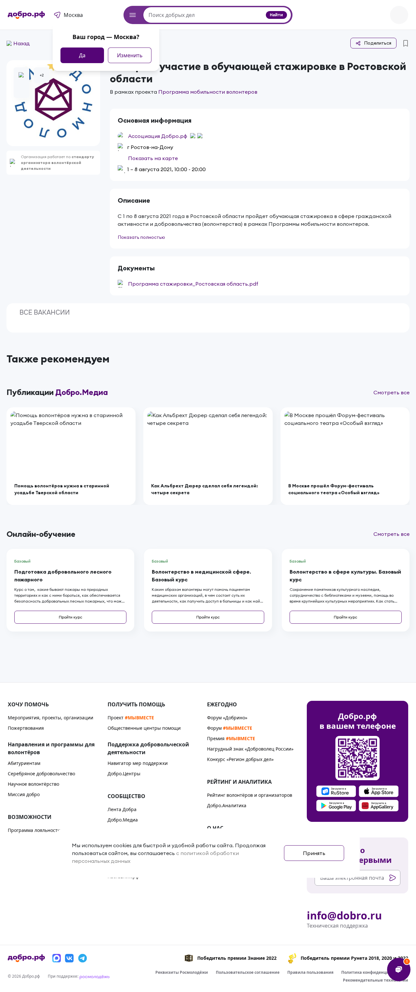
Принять (314, 853)
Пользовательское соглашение (248, 972)
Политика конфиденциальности (374, 972)
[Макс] (56, 958)
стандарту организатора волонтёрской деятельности (57, 162)
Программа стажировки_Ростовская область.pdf (193, 283)
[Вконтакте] (69, 958)
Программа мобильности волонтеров (207, 91)
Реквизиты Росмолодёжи (181, 972)
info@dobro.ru (344, 915)
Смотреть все (391, 392)
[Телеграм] (82, 958)
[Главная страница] (26, 15)
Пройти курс (70, 617)
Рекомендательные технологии (375, 980)
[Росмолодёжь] (94, 976)
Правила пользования (310, 972)
